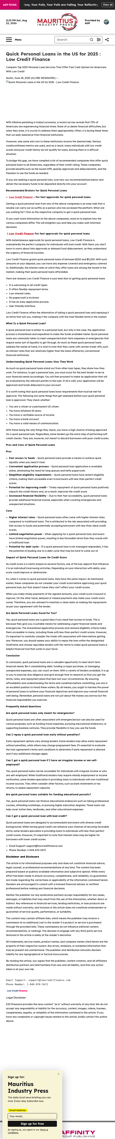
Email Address (17, 1110)
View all (107, 4)
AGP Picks (9, 4)
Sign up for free (32, 1124)
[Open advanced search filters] (98, 39)
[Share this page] (107, 40)
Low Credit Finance (21, 197)
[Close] (58, 1074)
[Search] (91, 39)
